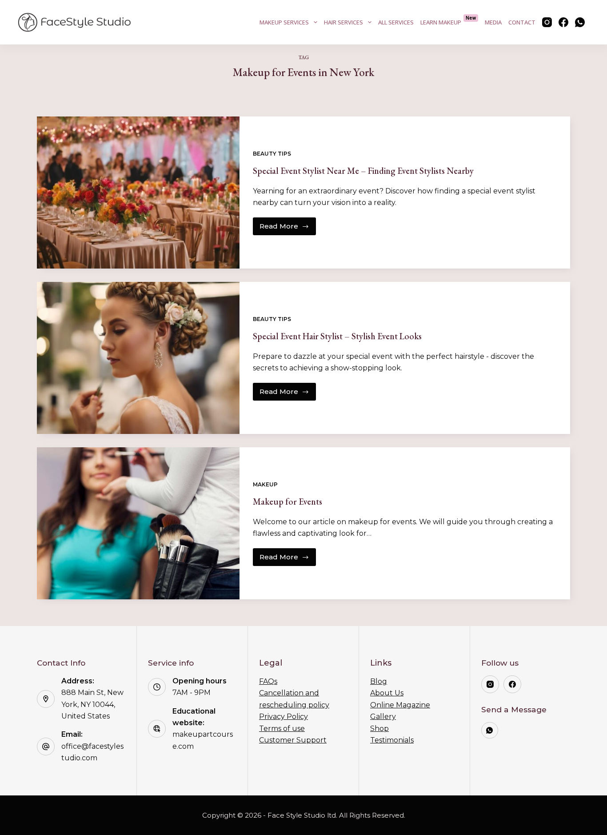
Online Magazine (400, 705)
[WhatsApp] (580, 22)
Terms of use (282, 728)
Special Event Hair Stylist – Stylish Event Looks (337, 336)
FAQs (268, 681)
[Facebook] (563, 22)
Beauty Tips (272, 153)
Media (493, 22)
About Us (386, 693)
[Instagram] (547, 22)
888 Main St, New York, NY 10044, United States (92, 704)
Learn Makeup (448, 20)
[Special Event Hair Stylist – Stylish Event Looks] (138, 358)
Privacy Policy (283, 716)
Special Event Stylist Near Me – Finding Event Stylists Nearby (363, 171)
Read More (285, 228)
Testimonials (392, 740)
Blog (378, 681)
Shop (379, 728)
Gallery (383, 716)
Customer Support (293, 740)
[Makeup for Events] (138, 523)
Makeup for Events (287, 501)
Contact (521, 22)
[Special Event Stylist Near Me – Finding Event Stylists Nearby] (138, 192)
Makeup (265, 484)
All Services (396, 22)
